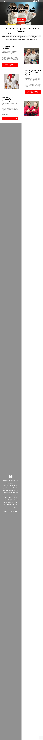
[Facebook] (34, 1)
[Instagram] (38, 1)
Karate (10, 59)
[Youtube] (36, 1)
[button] (4, 1)
